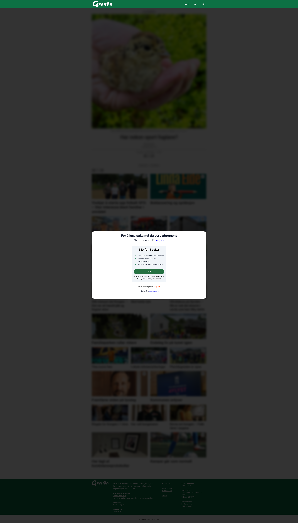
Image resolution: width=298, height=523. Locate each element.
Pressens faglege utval (121, 493)
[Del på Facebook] (145, 156)
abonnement (154, 291)
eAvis (187, 4)
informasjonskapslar (129, 498)
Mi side (164, 496)
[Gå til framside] (102, 4)
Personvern (117, 498)
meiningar (143, 165)
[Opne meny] (203, 4)
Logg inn (149, 240)
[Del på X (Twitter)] (149, 156)
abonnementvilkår (146, 498)
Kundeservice (167, 491)
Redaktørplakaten (119, 496)
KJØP (149, 271)
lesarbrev (154, 165)
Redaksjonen (167, 488)
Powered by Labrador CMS (149, 520)
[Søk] (195, 4)
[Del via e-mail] (152, 156)
